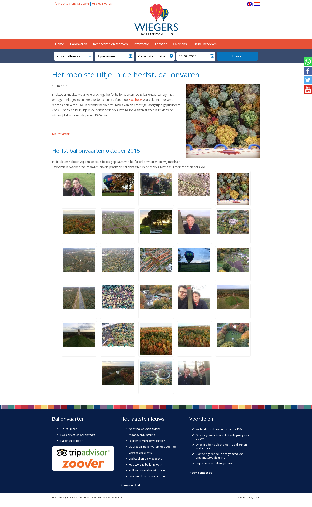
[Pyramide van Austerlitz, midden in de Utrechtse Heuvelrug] (79, 346)
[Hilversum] (156, 270)
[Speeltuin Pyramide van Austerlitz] (156, 308)
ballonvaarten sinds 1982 (226, 429)
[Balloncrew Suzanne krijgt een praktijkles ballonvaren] (156, 195)
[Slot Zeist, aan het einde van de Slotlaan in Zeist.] (233, 233)
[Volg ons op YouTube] (308, 90)
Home (59, 44)
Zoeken (238, 56)
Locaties (161, 44)
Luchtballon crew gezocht (145, 458)
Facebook (135, 100)
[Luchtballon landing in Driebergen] (194, 270)
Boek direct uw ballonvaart (77, 435)
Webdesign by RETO (248, 497)
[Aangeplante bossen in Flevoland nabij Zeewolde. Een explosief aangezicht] (194, 195)
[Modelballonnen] (233, 346)
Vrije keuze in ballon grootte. (214, 463)
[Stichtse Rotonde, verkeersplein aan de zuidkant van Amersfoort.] (156, 383)
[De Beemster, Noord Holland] (118, 233)
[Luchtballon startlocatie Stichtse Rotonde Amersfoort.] (118, 383)
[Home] (156, 34)
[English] (249, 3)
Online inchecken (205, 44)
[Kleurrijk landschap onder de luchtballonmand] (233, 203)
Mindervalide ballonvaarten (147, 476)
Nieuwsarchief (62, 134)
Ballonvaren (78, 44)
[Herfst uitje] (79, 233)
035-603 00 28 (102, 3)
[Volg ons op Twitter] (308, 80)
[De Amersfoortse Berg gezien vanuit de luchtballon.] (194, 346)
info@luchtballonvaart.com (70, 3)
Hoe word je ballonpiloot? (145, 464)
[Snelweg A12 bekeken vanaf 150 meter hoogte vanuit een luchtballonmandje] (79, 308)
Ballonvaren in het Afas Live (147, 470)
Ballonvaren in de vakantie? (147, 441)
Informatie (141, 44)
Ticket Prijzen (68, 429)
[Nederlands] (257, 3)
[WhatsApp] (308, 62)
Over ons (180, 44)
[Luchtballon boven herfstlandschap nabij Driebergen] (118, 346)
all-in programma (227, 454)
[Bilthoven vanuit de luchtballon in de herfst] (118, 270)
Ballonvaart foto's (71, 441)
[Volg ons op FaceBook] (308, 71)
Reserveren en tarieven (110, 44)
